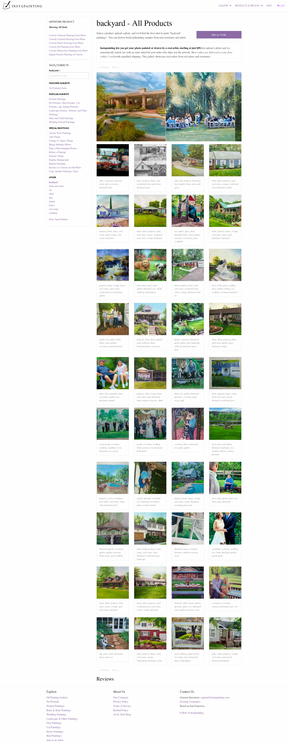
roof (158, 180)
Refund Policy (120, 710)
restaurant (109, 180)
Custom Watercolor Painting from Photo (68, 50)
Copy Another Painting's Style (63, 171)
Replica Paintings (57, 163)
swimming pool (180, 505)
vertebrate (103, 396)
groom (115, 450)
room (101, 183)
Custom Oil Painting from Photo (64, 46)
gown (225, 285)
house (51, 205)
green (214, 498)
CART (282, 5)
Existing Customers (190, 701)
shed (147, 393)
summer (111, 400)
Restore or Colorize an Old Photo (65, 167)
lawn (158, 183)
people (102, 339)
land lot (223, 450)
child (51, 193)
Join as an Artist (54, 740)
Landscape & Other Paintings (62, 718)
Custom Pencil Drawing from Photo (66, 42)
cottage (225, 183)
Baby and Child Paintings (61, 118)
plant (192, 231)
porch (229, 396)
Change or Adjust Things (61, 140)
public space (184, 231)
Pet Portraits (52, 701)
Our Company (120, 697)
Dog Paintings (54, 723)
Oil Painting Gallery (57, 697)
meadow (215, 450)
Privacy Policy (120, 701)
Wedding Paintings (56, 714)
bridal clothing (223, 288)
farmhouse (216, 238)
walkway (140, 292)
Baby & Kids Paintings (58, 710)
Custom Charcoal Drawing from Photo (67, 35)
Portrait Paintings (57, 99)
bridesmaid (141, 450)
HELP (269, 5)
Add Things (54, 136)
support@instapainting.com (215, 697)
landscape (195, 342)
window (229, 187)
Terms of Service (122, 706)
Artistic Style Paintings (60, 133)
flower (153, 339)
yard (153, 183)
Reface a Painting (57, 152)
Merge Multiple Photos (60, 144)
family (52, 201)
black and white (56, 186)
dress (214, 285)
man (219, 498)
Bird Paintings (54, 735)
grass (148, 187)
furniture (118, 180)
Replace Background (59, 159)
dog (50, 197)
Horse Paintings (54, 731)
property (146, 180)
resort (110, 498)
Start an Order (219, 34)
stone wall (196, 183)
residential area (143, 183)
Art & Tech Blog (122, 714)
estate (101, 238)
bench (190, 602)
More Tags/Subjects (58, 219)
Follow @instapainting (192, 712)
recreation (113, 183)
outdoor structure (149, 400)
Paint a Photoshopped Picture (63, 148)
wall (181, 180)
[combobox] (69, 75)
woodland (178, 241)
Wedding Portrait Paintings (62, 122)
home (139, 180)
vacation (146, 505)
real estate (53, 209)
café (106, 183)
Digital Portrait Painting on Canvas (65, 54)
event (176, 400)
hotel (115, 505)
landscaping (151, 292)
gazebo (111, 548)
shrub (159, 288)
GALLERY (223, 5)
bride (219, 285)
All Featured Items (58, 88)
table (101, 180)
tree (176, 231)
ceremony (224, 292)
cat (50, 189)
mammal (113, 393)
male (214, 501)
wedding (53, 212)
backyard (103, 187)
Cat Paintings (53, 727)
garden (182, 183)
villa (101, 505)
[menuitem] (224, 5)
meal (110, 187)
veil (232, 288)
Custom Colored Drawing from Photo (67, 39)
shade (160, 400)
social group (104, 444)
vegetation (185, 339)
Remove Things (56, 155)
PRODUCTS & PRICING (247, 5)
